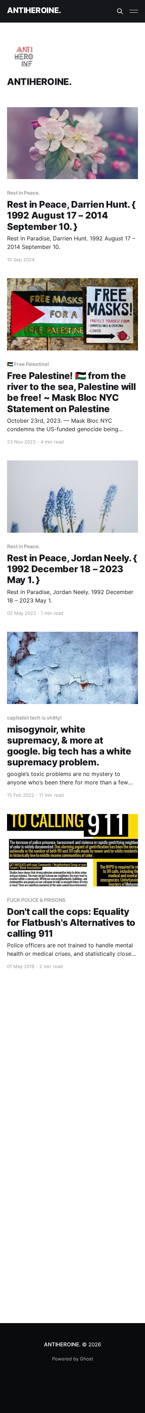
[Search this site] (120, 11)
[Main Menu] (133, 11)
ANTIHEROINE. (34, 10)
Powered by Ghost (72, 1359)
